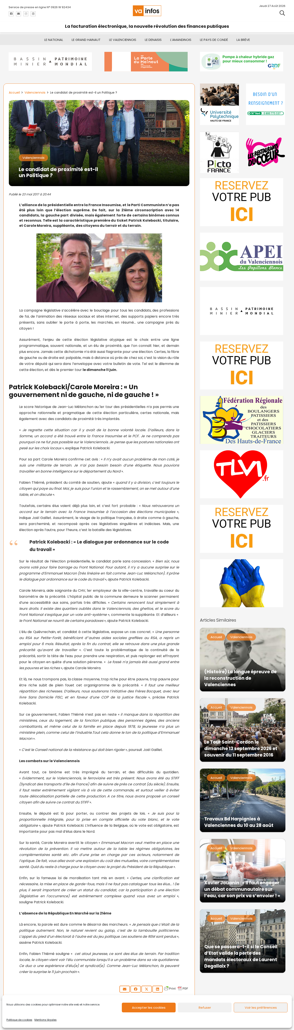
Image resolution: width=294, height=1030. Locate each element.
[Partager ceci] (135, 989)
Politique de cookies (19, 1020)
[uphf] (219, 104)
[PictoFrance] (219, 152)
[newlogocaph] (147, 61)
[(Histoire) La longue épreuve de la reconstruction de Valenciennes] (242, 659)
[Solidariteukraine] (242, 583)
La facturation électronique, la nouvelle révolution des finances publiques (147, 26)
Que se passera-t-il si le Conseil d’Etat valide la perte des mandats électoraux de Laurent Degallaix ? (240, 956)
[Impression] (242, 257)
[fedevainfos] (242, 420)
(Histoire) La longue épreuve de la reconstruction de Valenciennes (240, 678)
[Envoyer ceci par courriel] (124, 989)
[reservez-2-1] (242, 202)
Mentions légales (45, 1020)
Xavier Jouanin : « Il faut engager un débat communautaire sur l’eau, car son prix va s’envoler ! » (242, 889)
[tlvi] (242, 474)
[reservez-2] (242, 365)
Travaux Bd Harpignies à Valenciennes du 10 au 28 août (238, 822)
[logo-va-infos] (147, 10)
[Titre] (11, 13)
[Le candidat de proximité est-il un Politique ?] (99, 102)
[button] (282, 12)
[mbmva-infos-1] (242, 311)
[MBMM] (51, 61)
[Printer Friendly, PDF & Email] (176, 990)
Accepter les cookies (149, 1007)
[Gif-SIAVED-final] (265, 104)
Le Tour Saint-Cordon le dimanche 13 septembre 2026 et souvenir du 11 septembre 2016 (240, 748)
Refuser (205, 1007)
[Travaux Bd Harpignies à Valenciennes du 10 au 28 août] (242, 800)
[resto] (265, 152)
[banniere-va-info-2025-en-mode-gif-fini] (242, 61)
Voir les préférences (261, 1007)
